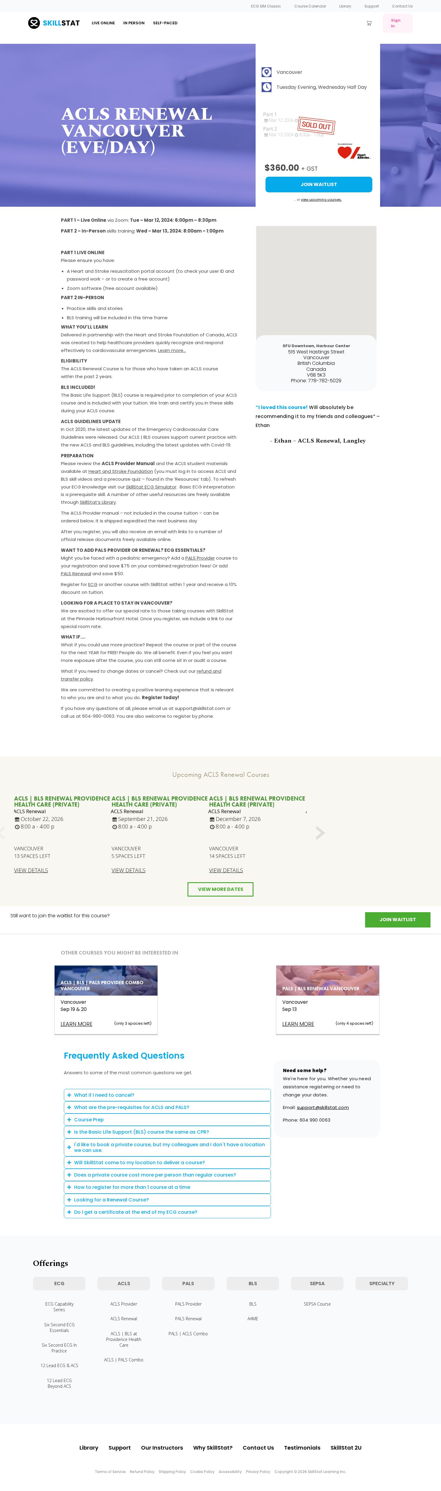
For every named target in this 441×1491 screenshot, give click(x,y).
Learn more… (172, 350)
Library (345, 6)
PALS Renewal (76, 573)
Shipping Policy (172, 1471)
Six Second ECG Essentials (59, 1327)
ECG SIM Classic (266, 6)
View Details (31, 870)
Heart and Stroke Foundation (120, 471)
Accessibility (230, 1471)
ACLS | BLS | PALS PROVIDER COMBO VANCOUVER (102, 985)
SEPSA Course (317, 1304)
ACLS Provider (123, 1304)
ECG (93, 584)
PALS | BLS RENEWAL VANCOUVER (320, 988)
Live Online (103, 23)
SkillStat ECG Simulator (151, 487)
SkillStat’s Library (98, 502)
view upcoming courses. (321, 199)
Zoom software (84, 288)
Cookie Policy (202, 1471)
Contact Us (402, 6)
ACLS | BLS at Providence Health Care (123, 1339)
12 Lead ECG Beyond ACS (59, 1383)
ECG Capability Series (59, 1306)
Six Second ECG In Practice (59, 1348)
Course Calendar (310, 6)
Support (371, 6)
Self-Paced (165, 23)
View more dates (220, 889)
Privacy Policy (258, 1471)
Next (320, 833)
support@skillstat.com (323, 1107)
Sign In (395, 23)
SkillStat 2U (346, 1447)
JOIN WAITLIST (398, 919)
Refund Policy (142, 1471)
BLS (252, 1304)
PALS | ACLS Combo (188, 1333)
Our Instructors (162, 1447)
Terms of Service (110, 1471)
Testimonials (302, 1447)
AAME (253, 1318)
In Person (134, 23)
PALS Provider (200, 558)
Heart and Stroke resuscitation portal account (123, 271)
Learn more (76, 1024)
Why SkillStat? (212, 1447)
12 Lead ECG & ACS (59, 1365)
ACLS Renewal (123, 1318)
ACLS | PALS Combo (123, 1360)
